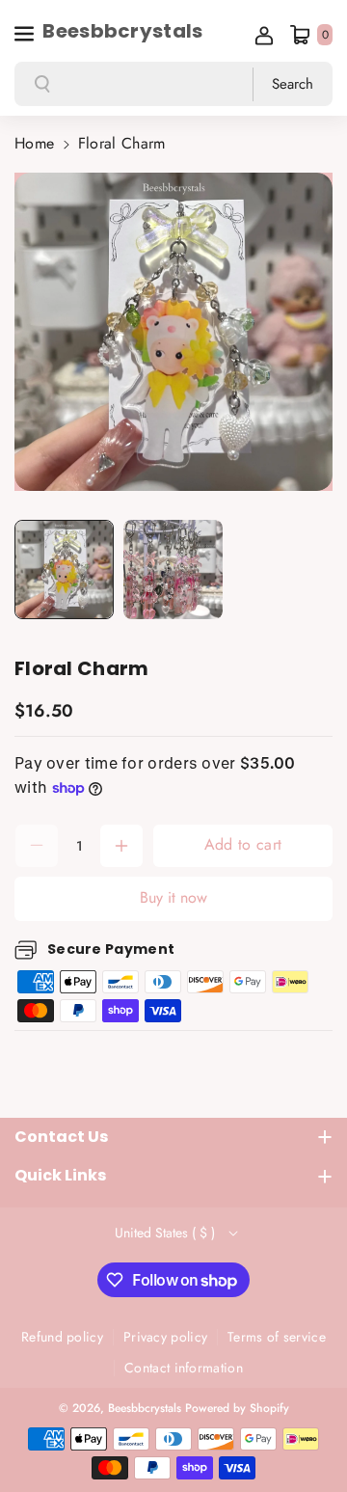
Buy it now (173, 897)
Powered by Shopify (237, 1408)
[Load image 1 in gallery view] (64, 569)
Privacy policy (165, 1336)
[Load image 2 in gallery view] (173, 569)
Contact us (61, 1137)
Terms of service (276, 1336)
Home (34, 143)
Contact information (183, 1367)
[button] (26, 31)
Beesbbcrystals (144, 1408)
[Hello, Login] (264, 35)
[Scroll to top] (305, 1431)
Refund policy (62, 1336)
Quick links (60, 1175)
